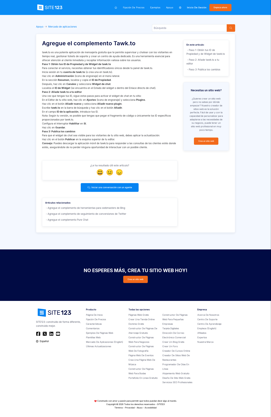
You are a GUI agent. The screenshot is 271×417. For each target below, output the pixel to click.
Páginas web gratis (138, 315)
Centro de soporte (207, 319)
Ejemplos (155, 7)
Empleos (206, 328)
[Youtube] (58, 334)
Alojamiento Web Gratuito (175, 373)
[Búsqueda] (231, 28)
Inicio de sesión (196, 7)
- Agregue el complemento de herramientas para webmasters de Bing (85, 208)
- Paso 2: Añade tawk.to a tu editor (202, 61)
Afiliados (201, 333)
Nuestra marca (205, 342)
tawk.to (107, 72)
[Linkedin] (51, 334)
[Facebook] (38, 334)
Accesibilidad (151, 408)
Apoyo (169, 7)
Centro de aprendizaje (209, 324)
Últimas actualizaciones (98, 346)
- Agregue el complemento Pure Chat (66, 219)
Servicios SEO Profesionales (177, 382)
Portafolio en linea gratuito (143, 378)
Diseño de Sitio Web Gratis (176, 378)
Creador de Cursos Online (176, 351)
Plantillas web (93, 337)
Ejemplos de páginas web (99, 333)
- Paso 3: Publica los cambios (203, 69)
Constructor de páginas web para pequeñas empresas (175, 319)
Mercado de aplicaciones (62, 26)
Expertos (202, 337)
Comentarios (93, 328)
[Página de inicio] (116, 7)
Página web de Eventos (141, 355)
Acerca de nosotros (208, 315)
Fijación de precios (134, 7)
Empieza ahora (220, 7)
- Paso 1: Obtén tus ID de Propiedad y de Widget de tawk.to (205, 52)
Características (94, 324)
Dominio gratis (136, 324)
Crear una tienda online (141, 319)
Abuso (140, 408)
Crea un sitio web (206, 141)
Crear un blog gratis (173, 342)
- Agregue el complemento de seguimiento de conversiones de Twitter (85, 213)
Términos (118, 408)
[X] (45, 334)
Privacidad (130, 408)
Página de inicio (94, 315)
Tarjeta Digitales (170, 328)
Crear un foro (170, 346)
